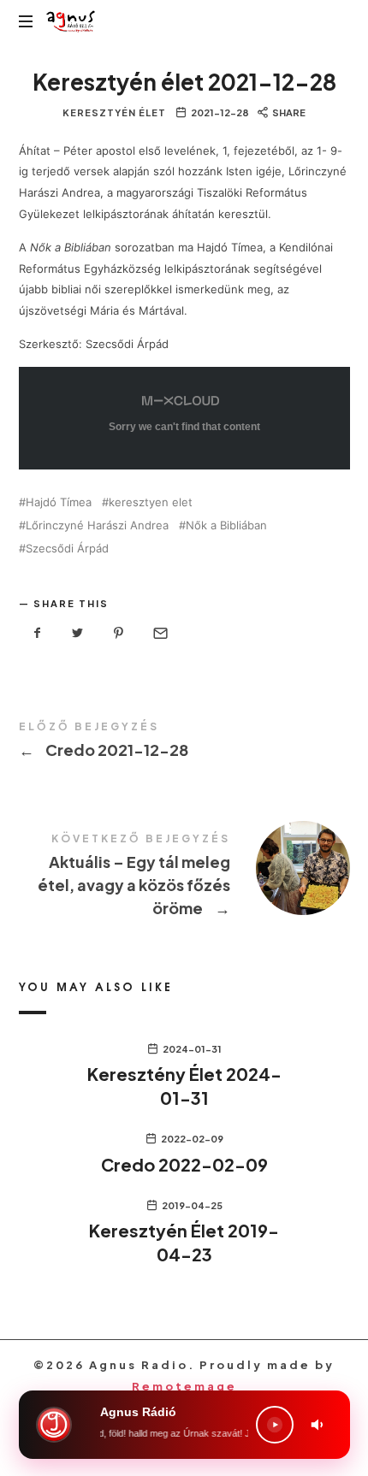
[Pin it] (119, 633)
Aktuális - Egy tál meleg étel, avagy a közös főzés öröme (184, 878)
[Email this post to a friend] (159, 633)
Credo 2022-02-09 (184, 1164)
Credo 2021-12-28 (184, 743)
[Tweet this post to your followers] (78, 633)
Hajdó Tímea (59, 502)
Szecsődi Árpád (67, 548)
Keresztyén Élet (114, 112)
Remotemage (184, 1386)
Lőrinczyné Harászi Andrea (97, 525)
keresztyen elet (151, 502)
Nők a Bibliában (226, 525)
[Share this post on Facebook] (37, 633)
